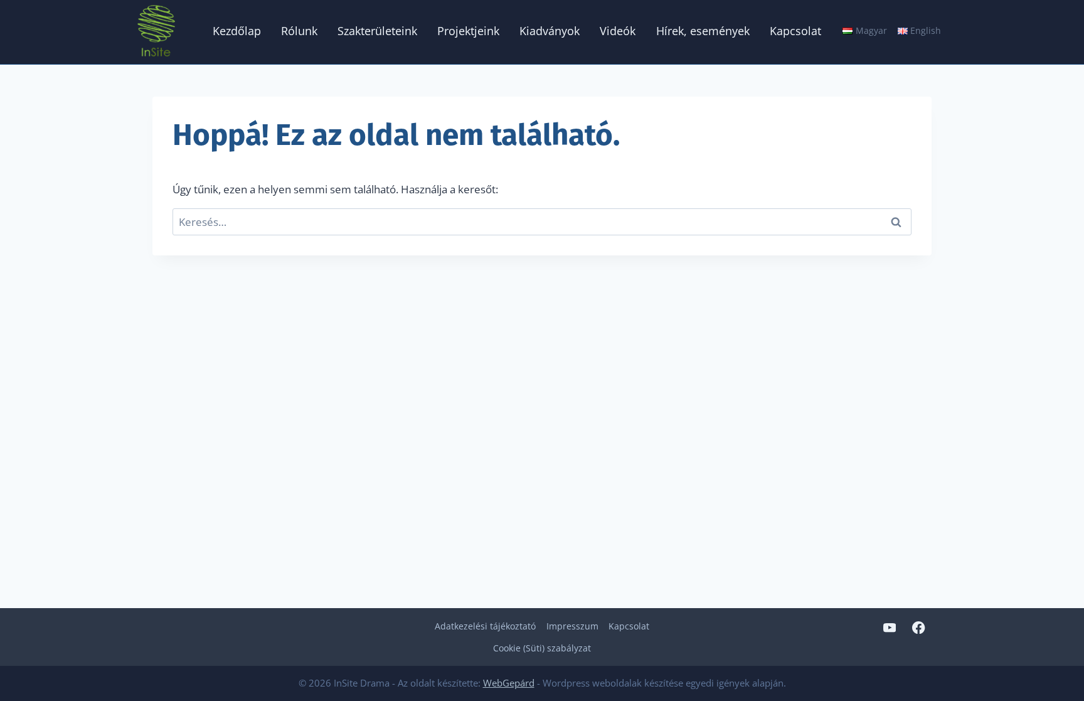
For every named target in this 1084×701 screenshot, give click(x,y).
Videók (617, 30)
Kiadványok (549, 30)
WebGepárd (508, 683)
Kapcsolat (795, 30)
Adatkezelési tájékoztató (485, 626)
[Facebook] (919, 627)
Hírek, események (703, 30)
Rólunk (299, 30)
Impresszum (572, 626)
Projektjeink (468, 30)
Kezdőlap (237, 30)
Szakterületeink (377, 30)
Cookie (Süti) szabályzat (542, 648)
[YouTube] (889, 627)
